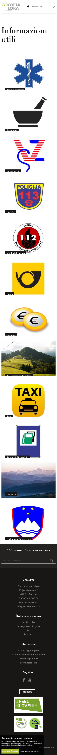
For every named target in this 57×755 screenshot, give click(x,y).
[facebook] (24, 680)
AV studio (52, 747)
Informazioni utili (28, 662)
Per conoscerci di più (29, 586)
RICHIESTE (27, 691)
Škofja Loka (28, 622)
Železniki (28, 634)
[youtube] (29, 680)
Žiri (28, 630)
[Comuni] (28, 498)
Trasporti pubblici (28, 658)
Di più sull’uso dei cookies (29, 751)
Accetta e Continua (10, 751)
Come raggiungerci (28, 650)
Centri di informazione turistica (28, 654)
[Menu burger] (48, 7)
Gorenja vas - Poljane (28, 626)
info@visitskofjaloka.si (28, 606)
